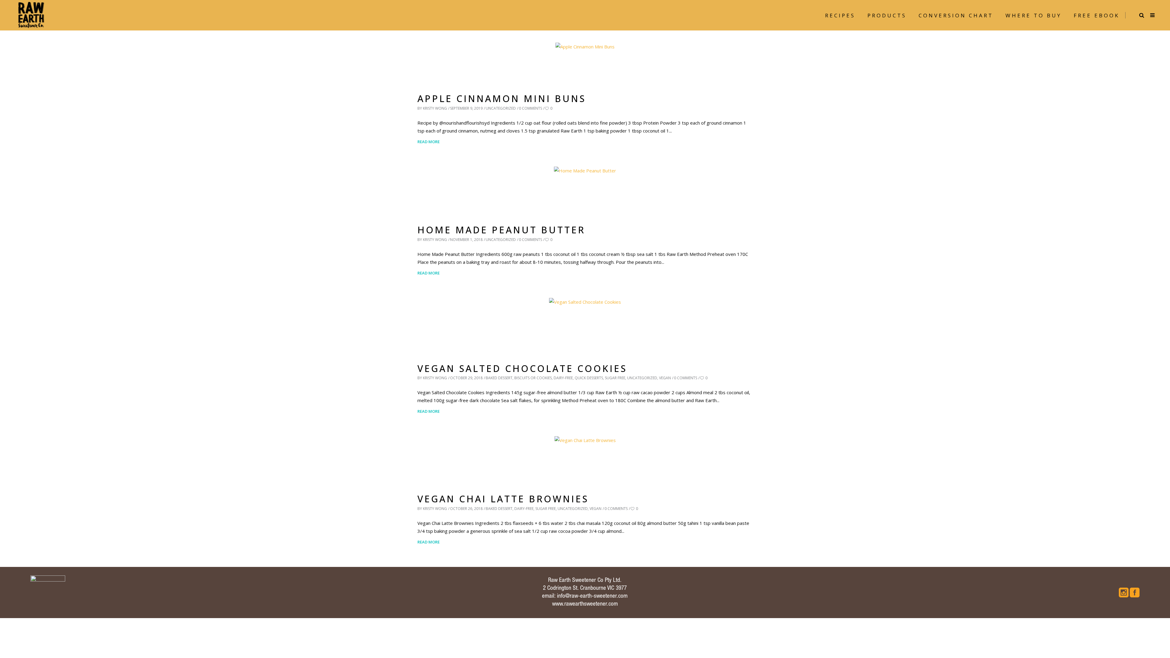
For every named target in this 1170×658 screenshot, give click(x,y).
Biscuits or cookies (533, 377)
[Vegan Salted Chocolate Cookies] (585, 325)
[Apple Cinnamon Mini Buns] (585, 62)
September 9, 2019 (466, 108)
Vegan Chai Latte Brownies (503, 499)
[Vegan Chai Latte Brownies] (585, 459)
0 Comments (530, 108)
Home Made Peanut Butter (501, 230)
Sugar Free (615, 377)
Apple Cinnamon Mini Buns (501, 98)
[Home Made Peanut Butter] (585, 190)
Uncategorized (501, 108)
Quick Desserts (589, 377)
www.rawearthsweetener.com (585, 604)
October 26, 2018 (466, 508)
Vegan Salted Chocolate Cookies (522, 368)
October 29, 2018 (466, 377)
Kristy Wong (435, 108)
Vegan (665, 377)
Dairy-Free (563, 377)
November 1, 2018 (466, 239)
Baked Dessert (499, 377)
